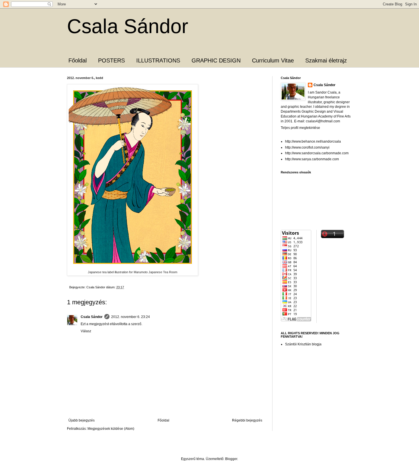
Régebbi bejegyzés (247, 420)
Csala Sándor (127, 26)
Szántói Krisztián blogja (303, 344)
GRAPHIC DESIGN (216, 60)
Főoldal (77, 60)
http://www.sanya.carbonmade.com (312, 159)
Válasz (86, 331)
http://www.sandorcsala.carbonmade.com (317, 153)
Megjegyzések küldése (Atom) (111, 429)
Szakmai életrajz (326, 60)
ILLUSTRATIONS (158, 60)
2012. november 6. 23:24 (130, 317)
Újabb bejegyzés (81, 420)
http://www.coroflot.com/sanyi (307, 147)
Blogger (231, 459)
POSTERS (111, 60)
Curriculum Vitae (273, 60)
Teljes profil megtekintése (300, 128)
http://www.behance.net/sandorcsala (313, 141)
